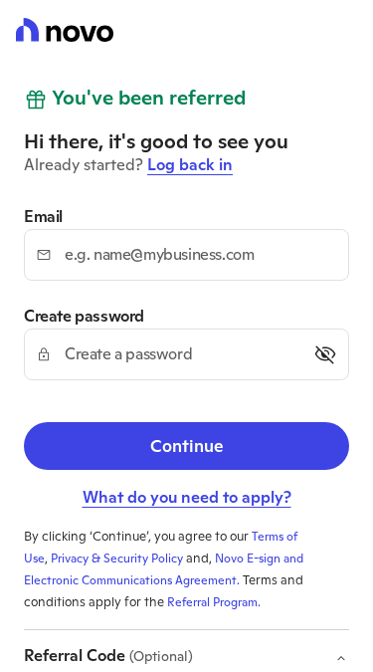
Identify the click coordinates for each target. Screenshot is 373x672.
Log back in (190, 164)
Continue (187, 446)
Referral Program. (214, 602)
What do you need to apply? (187, 497)
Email (43, 217)
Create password (84, 317)
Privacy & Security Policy (117, 558)
